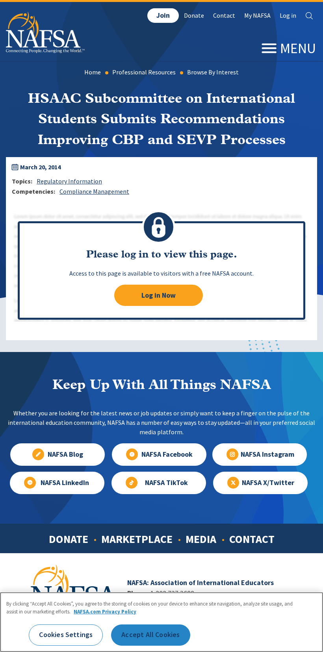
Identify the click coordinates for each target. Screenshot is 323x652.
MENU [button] (298, 48)
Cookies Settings (66, 634)
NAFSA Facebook (167, 454)
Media (201, 539)
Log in (288, 15)
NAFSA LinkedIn (65, 482)
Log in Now (158, 295)
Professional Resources (144, 72)
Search (309, 16)
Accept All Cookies (150, 634)
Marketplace (137, 539)
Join (163, 15)
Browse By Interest (213, 72)
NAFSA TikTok (166, 482)
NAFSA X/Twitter (268, 482)
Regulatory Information (69, 181)
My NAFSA (257, 15)
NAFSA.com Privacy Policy (105, 611)
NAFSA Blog (65, 454)
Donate (194, 15)
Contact (224, 15)
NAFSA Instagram (267, 454)
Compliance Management (94, 191)
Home (92, 72)
